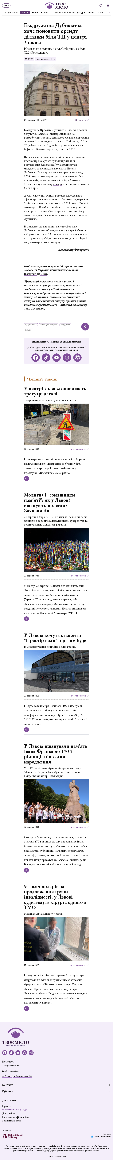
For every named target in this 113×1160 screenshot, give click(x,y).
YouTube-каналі (34, 308)
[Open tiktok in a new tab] (46, 357)
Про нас (6, 1106)
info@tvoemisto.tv (11, 1070)
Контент (7, 1085)
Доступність (8, 1113)
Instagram (30, 274)
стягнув (57, 184)
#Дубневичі (31, 324)
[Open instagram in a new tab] (67, 357)
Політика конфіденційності (16, 1117)
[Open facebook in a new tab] (35, 357)
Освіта (91, 12)
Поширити (80, 120)
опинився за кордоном (63, 238)
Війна (35, 12)
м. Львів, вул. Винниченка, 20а (17, 1076)
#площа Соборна (48, 324)
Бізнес (44, 12)
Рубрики (7, 1091)
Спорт (102, 12)
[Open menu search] (101, 5)
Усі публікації (10, 12)
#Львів (28, 330)
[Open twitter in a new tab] (77, 357)
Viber (43, 274)
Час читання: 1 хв (45, 59)
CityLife (25, 12)
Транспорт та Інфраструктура (68, 12)
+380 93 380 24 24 (10, 1065)
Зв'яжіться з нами (11, 1120)
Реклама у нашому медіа (14, 1109)
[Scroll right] (108, 13)
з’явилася (75, 145)
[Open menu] (108, 5)
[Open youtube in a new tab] (56, 357)
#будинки (65, 324)
